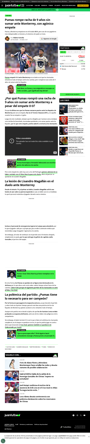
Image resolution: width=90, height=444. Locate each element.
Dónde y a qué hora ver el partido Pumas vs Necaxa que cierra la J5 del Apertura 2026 (75, 151)
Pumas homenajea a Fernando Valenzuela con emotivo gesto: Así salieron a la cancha (36, 164)
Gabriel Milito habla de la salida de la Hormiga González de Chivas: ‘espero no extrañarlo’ (37, 376)
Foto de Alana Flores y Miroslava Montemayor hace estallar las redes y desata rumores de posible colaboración (38, 365)
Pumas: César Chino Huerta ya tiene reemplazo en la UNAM (35, 275)
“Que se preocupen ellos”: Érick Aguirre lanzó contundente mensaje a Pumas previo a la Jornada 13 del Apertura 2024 (35, 334)
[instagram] (77, 415)
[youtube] (84, 415)
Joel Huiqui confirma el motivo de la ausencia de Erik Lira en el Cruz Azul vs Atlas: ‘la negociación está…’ (38, 388)
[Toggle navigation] (2, 5)
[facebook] (73, 415)
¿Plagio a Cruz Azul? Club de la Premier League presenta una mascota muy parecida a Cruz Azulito (76, 140)
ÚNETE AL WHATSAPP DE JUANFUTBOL (43, 10)
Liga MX (37, 5)
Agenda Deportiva (83, 5)
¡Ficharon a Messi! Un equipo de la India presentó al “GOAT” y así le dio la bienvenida (76, 120)
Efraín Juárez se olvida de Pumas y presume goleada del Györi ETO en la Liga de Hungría (75, 110)
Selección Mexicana (68, 5)
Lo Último (29, 5)
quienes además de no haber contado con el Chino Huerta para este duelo (31, 173)
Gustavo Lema (11, 347)
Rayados (44, 5)
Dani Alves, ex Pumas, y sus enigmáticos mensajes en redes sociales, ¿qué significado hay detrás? (35, 89)
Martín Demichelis (35, 347)
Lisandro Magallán (22, 347)
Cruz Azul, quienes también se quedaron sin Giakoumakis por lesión (28, 326)
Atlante (57, 5)
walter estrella (18, 37)
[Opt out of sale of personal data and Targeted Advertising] (3, 441)
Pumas (51, 5)
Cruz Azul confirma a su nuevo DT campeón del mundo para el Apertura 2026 (76, 130)
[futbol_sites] (65, 427)
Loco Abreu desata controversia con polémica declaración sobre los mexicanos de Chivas (37, 399)
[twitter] (81, 415)
